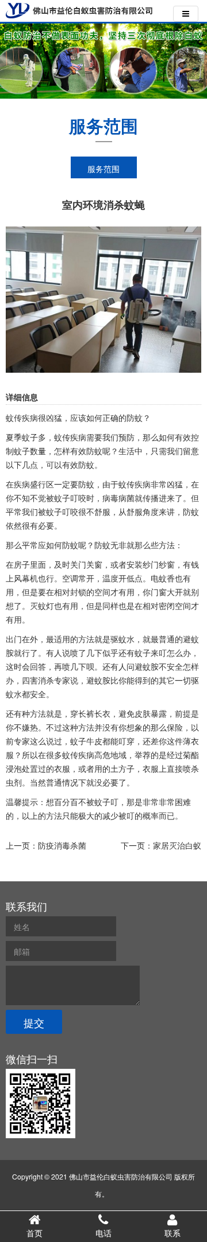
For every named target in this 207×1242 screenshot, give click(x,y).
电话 (103, 1233)
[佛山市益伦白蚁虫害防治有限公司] (79, 10)
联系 (172, 1233)
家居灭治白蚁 (177, 845)
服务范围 (103, 168)
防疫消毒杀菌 (62, 845)
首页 (34, 1233)
